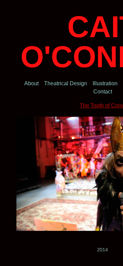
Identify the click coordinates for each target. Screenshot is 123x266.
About (31, 83)
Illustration (105, 83)
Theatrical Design (65, 83)
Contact (102, 91)
